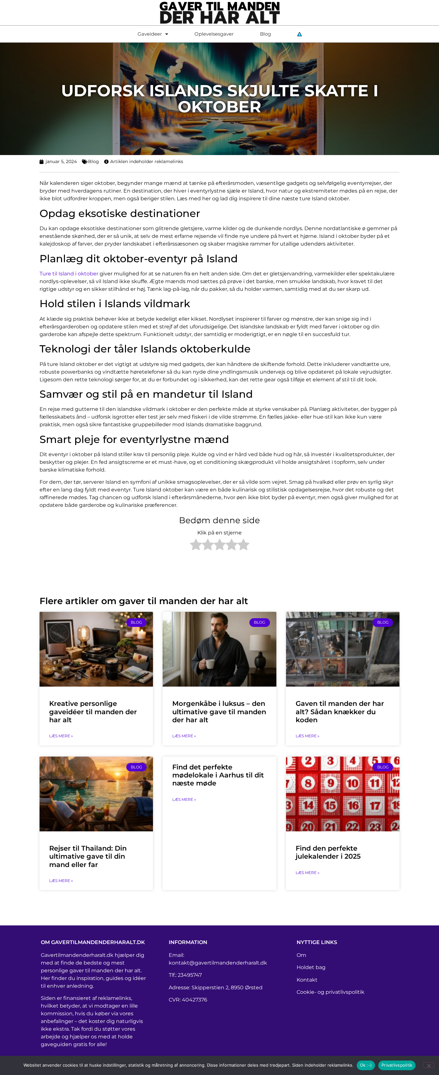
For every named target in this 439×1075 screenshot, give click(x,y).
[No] (428, 1065)
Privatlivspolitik (396, 1065)
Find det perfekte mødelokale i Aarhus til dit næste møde (218, 775)
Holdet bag (311, 967)
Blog (265, 34)
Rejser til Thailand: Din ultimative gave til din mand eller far (88, 856)
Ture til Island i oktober (69, 274)
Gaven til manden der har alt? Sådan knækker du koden (340, 711)
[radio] (196, 546)
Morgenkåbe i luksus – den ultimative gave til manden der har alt (219, 711)
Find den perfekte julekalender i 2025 (328, 852)
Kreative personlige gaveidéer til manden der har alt (93, 711)
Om (301, 955)
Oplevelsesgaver (214, 34)
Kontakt (307, 980)
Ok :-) (366, 1065)
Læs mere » (61, 735)
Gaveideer (150, 34)
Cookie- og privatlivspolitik (330, 992)
